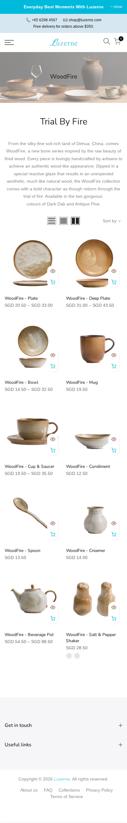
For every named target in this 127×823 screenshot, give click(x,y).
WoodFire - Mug (82, 382)
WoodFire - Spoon (22, 550)
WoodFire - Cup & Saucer (29, 466)
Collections (69, 790)
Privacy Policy (99, 790)
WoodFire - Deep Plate (88, 298)
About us (29, 790)
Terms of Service (66, 796)
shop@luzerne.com (85, 20)
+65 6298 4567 (44, 20)
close (117, 7)
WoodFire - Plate (21, 298)
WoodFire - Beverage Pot (29, 635)
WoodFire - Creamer (85, 550)
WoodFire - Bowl (21, 382)
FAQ (48, 790)
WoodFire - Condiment (88, 466)
